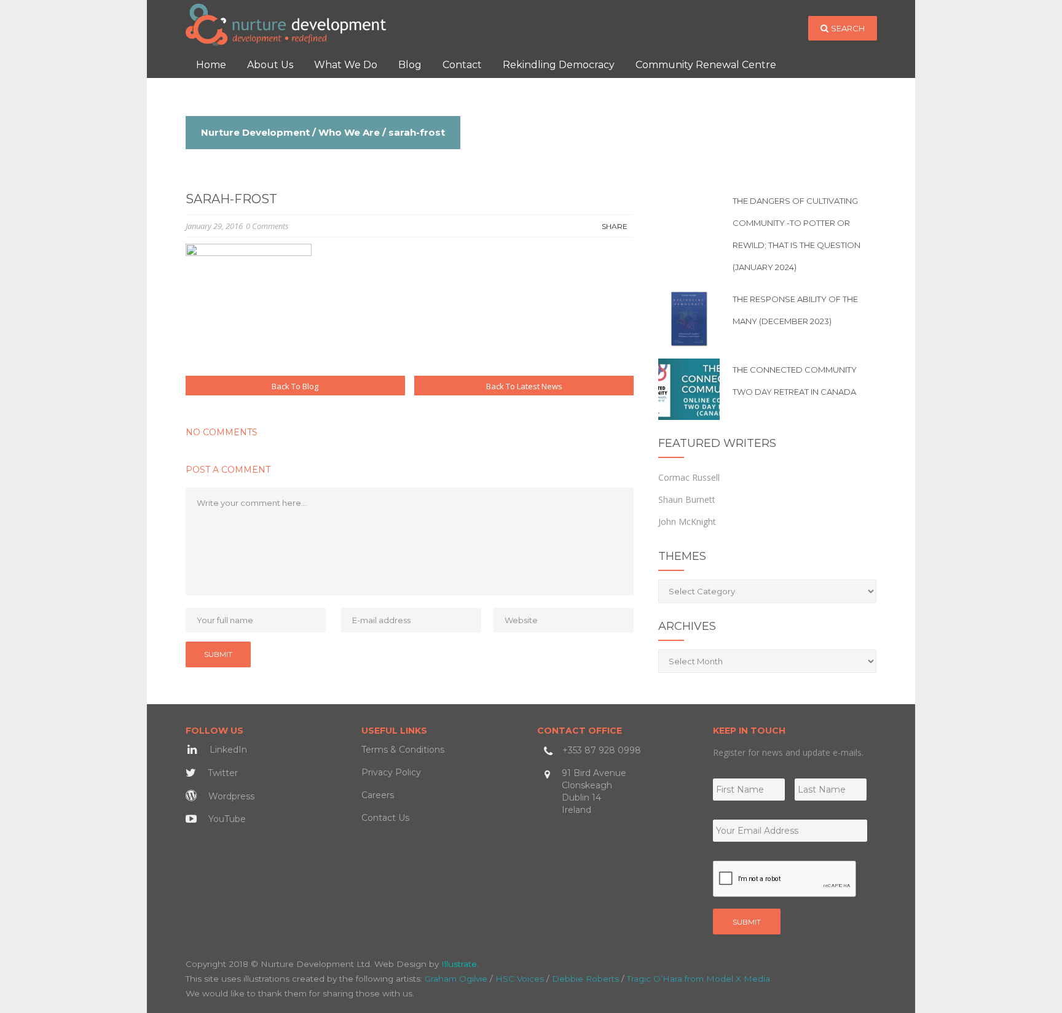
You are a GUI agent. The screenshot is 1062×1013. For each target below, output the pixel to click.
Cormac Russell (689, 477)
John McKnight (687, 521)
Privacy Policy (391, 772)
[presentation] (785, 879)
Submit (747, 921)
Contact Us (385, 817)
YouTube (226, 819)
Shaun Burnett (686, 499)
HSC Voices (519, 979)
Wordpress (230, 796)
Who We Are (349, 132)
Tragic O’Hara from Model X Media (698, 979)
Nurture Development (255, 132)
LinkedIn (227, 749)
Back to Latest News (524, 386)
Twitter (221, 772)
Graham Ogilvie (456, 979)
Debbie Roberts (585, 979)
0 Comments (267, 225)
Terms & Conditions (402, 749)
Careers (377, 795)
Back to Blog (295, 386)
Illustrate (459, 964)
